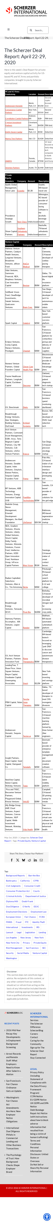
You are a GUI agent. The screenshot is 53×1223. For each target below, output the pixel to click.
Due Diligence (12, 906)
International (12, 927)
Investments (27, 927)
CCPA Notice (36, 1096)
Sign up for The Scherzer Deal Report (37, 1051)
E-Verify (26, 906)
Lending (42, 932)
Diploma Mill (12, 901)
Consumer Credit (32, 886)
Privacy (26, 943)
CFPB (36, 881)
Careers (34, 1033)
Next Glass (22, 222)
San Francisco (32, 948)
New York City (12, 943)
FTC (27, 922)
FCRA (42, 917)
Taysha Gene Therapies (27, 702)
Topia (25, 786)
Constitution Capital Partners (16, 119)
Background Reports (15, 875)
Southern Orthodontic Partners (22, 231)
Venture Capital (38, 841)
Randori (26, 628)
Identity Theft (38, 922)
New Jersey (25, 937)
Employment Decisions (16, 912)
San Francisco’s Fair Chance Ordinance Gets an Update (13, 1085)
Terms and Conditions (35, 1142)
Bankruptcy (11, 881)
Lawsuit (9, 932)
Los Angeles (11, 937)
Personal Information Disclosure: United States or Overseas (39, 1154)
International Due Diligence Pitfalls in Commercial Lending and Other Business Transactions (13, 1138)
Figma (25, 479)
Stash (25, 683)
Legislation (30, 932)
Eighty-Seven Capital (13, 132)
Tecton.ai (27, 736)
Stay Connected (37, 1057)
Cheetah (26, 351)
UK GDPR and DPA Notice (39, 1105)
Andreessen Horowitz (14, 106)
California (25, 881)
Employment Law (39, 912)
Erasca (26, 454)
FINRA (9, 922)
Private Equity (24, 841)
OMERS (8, 161)
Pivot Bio (27, 612)
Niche (25, 587)
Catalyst (26, 323)
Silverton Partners (12, 168)
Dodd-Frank (27, 901)
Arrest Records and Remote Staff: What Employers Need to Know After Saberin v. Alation (13, 1064)
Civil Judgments (13, 886)
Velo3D (26, 802)
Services (34, 1020)
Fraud (18, 922)
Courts (36, 891)
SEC (44, 948)
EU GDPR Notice (38, 1099)
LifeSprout (27, 522)
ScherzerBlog (36, 1030)
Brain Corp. (28, 307)
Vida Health (28, 829)
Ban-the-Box (34, 875)
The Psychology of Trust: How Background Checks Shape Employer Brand (13, 1163)
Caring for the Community (37, 1042)
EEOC (36, 906)
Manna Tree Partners (13, 139)
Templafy (27, 767)
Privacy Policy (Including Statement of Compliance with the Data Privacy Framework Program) (38, 1082)
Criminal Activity (14, 896)
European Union (13, 917)
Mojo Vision (28, 565)
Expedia (20, 191)
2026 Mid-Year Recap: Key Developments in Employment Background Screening (13, 1039)
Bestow (26, 285)
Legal (19, 932)
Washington (11, 958)
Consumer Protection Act (18, 891)
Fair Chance (30, 917)
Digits (25, 407)
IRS (37, 927)
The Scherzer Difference (36, 1025)
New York (39, 937)
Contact (34, 1037)
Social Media (23, 953)
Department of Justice (35, 896)
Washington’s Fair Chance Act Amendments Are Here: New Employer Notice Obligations (13, 1109)
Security (10, 953)
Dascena (26, 385)
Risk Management (14, 948)
